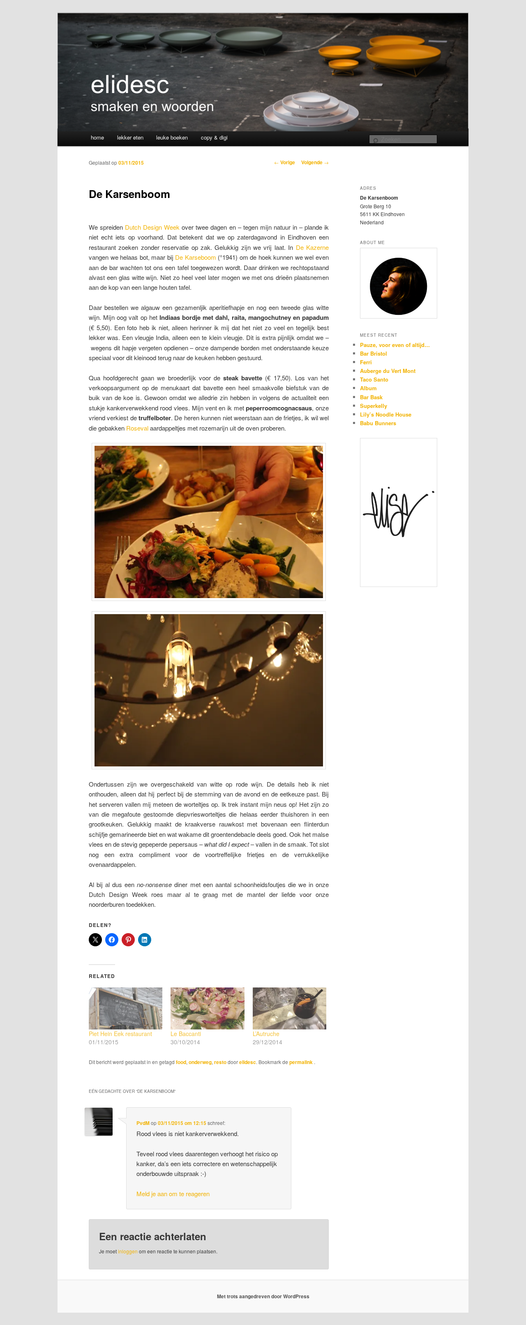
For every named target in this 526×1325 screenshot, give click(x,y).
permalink (301, 1062)
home (97, 137)
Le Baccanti (186, 1033)
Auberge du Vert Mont (387, 371)
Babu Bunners (378, 423)
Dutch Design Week (152, 227)
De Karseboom (195, 257)
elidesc (247, 1062)
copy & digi (214, 137)
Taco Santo (374, 379)
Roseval (137, 428)
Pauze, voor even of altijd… (395, 345)
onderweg (200, 1062)
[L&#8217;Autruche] (289, 1008)
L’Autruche (266, 1033)
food (181, 1062)
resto (220, 1062)
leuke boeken (172, 137)
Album (368, 388)
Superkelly (373, 406)
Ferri (366, 362)
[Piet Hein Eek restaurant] (125, 1008)
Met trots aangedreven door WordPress (263, 1296)
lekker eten (130, 137)
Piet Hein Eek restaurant (120, 1033)
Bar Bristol (373, 353)
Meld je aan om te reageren (173, 1193)
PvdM (143, 1123)
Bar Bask (371, 397)
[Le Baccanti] (207, 1008)
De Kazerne (312, 247)
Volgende (315, 162)
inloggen (128, 1251)
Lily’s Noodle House (385, 414)
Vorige (284, 162)
